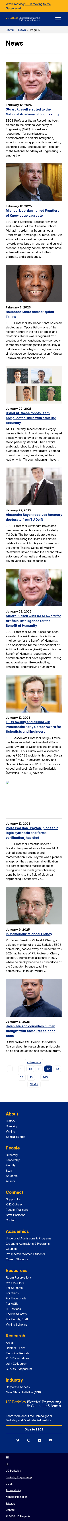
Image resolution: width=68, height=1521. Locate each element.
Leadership (13, 1160)
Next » (35, 1084)
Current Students (17, 1259)
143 (45, 1077)
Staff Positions (15, 1215)
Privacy (10, 1503)
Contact (11, 1220)
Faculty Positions (17, 1209)
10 (30, 1069)
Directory (12, 1155)
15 (31, 1077)
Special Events (15, 1137)
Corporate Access (18, 1387)
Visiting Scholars (16, 1324)
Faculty (11, 1165)
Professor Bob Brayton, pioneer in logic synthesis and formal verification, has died (32, 833)
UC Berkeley (13, 1470)
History (10, 1121)
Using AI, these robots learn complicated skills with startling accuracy (31, 418)
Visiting (10, 1131)
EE (7, 1457)
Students (12, 1176)
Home (10, 30)
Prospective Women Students (25, 1254)
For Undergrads (16, 1298)
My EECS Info (15, 1283)
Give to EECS (34, 1429)
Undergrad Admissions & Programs (28, 1238)
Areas (10, 1343)
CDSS (9, 1483)
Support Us (13, 1199)
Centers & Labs (16, 1348)
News (22, 30)
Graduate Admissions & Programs (28, 1243)
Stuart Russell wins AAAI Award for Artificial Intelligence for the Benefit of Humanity (33, 620)
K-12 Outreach (15, 1204)
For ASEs (12, 1303)
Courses (11, 1249)
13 (57, 1069)
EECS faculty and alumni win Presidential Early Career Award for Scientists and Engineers (33, 727)
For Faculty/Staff (17, 1319)
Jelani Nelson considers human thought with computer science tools (30, 1031)
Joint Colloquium (16, 1363)
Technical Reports (18, 1353)
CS (7, 1464)
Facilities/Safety (16, 1314)
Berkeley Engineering (19, 1477)
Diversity (11, 1126)
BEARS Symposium (19, 1369)
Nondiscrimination (17, 1496)
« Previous (35, 1062)
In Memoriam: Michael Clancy (29, 934)
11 (39, 1069)
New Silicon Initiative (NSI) (23, 1392)
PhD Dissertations (17, 1358)
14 (21, 1077)
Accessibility (13, 1490)
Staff (9, 1170)
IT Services (13, 1309)
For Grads (12, 1293)
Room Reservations (19, 1277)
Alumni (10, 1181)
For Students (14, 1288)
